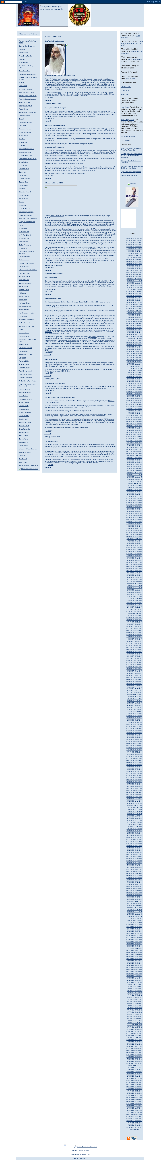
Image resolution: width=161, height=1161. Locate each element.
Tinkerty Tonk (23, 439)
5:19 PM (50, 291)
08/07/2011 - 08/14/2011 (134, 1012)
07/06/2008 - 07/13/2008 (134, 771)
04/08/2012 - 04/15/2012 (134, 1040)
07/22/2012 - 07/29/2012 (134, 1059)
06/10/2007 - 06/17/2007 (134, 652)
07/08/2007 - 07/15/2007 (134, 660)
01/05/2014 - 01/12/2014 (134, 1095)
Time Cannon (23, 436)
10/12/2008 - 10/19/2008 (134, 801)
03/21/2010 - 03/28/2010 (134, 944)
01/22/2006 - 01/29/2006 (134, 498)
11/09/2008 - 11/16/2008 (134, 809)
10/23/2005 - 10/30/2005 (134, 470)
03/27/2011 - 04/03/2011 (134, 991)
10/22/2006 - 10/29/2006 (134, 581)
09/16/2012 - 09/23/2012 (134, 1063)
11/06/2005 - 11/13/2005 (134, 475)
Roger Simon (92, 337)
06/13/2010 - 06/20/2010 (134, 954)
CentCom (22, 139)
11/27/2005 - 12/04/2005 (134, 481)
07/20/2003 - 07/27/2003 (134, 268)
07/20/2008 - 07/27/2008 (134, 775)
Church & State (24, 169)
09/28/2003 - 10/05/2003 (134, 276)
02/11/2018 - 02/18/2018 (134, 1112)
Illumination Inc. (24, 232)
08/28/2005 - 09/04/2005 (134, 453)
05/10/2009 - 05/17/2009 (134, 865)
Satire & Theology (25, 389)
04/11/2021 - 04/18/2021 (134, 1125)
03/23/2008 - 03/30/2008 (134, 739)
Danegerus (22, 172)
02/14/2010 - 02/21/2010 (134, 935)
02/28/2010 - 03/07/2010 (134, 939)
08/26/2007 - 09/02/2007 (134, 675)
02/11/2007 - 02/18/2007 (134, 615)
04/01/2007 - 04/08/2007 (134, 630)
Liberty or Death (24, 266)
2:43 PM (50, 373)
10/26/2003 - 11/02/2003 (134, 279)
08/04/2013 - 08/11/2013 (134, 1091)
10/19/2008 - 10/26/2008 (134, 803)
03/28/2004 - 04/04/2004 (134, 308)
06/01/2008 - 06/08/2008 (134, 760)
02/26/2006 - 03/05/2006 (134, 509)
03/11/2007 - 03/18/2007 (134, 624)
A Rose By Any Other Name (28, 96)
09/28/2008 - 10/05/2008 (134, 797)
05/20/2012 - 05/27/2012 (134, 1046)
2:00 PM (50, 465)
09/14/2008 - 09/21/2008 (134, 792)
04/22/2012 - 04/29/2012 (134, 1042)
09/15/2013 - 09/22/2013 (134, 1093)
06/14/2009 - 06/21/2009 (134, 873)
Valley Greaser (24, 442)
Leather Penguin (24, 256)
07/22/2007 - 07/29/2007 (134, 664)
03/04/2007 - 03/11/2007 (134, 622)
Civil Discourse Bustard (134, 59)
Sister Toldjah (23, 396)
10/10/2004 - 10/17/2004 (134, 355)
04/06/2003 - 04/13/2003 (134, 249)
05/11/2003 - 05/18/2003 (134, 257)
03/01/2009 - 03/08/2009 (134, 844)
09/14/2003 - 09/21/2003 (134, 274)
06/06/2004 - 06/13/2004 (134, 330)
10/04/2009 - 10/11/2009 (134, 901)
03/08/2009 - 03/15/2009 (134, 846)
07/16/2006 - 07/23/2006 (134, 551)
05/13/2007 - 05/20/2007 (134, 643)
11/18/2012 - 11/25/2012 (134, 1070)
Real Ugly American (25, 374)
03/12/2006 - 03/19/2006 (134, 513)
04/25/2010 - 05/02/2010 (134, 950)
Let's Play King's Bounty (26, 263)
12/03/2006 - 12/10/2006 (134, 594)
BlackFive (22, 119)
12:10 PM (51, 390)
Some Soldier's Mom (25, 412)
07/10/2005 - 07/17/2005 (134, 439)
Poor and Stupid (24, 364)
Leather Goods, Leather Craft (80, 1154)
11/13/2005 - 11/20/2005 (134, 477)
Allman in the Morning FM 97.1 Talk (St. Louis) (132, 43)
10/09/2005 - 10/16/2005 (134, 466)
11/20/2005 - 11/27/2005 (134, 479)
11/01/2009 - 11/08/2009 (134, 910)
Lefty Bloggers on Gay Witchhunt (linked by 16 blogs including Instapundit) (131, 155)
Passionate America (25, 348)
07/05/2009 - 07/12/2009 (134, 878)
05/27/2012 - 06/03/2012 (134, 1048)
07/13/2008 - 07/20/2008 (134, 773)
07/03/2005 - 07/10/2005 (134, 436)
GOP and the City (24, 208)
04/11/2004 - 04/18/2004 (134, 313)
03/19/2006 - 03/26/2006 (134, 515)
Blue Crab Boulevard (26, 122)
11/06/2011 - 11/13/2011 (134, 1020)
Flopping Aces (23, 198)
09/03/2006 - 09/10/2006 (134, 566)
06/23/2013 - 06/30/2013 (134, 1087)
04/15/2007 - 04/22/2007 (134, 635)
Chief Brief (22, 145)
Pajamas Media (24, 336)
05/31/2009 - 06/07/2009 (134, 869)
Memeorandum (24, 286)
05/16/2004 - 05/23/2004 (134, 323)
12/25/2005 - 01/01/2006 (134, 490)
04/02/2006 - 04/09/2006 (134, 520)
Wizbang (22, 455)
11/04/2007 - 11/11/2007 (134, 696)
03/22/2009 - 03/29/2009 (134, 850)
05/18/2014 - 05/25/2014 (134, 1099)
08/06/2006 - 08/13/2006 (134, 558)
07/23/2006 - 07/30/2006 (134, 554)
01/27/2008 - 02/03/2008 (134, 722)
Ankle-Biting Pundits (25, 56)
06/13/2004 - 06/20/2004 (134, 332)
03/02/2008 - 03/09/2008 (134, 733)
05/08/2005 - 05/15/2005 (134, 419)
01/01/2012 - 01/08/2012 (134, 1029)
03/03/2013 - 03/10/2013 (134, 1080)
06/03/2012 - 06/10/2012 (134, 1050)
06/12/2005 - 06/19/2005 (134, 430)
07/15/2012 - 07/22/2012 (134, 1057)
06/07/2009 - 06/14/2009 (134, 871)
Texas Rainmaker (24, 429)
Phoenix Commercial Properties (87, 1147)
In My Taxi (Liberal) (25, 235)
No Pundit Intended (25, 323)
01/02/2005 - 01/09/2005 (134, 381)
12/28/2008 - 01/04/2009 (134, 824)
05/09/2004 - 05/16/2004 (134, 321)
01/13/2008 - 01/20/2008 (134, 718)
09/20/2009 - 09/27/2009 (134, 897)
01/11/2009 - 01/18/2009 (134, 829)
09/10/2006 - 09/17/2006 (134, 569)
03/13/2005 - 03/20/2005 (134, 402)
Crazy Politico (23, 162)
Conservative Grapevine (27, 46)
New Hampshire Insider (26, 313)
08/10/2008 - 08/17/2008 (134, 782)
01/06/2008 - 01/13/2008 (134, 716)
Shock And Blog (24, 409)
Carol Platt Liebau (25, 132)
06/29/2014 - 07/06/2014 (134, 1101)
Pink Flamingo (23, 351)
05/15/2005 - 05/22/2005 (134, 421)
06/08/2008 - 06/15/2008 (134, 763)
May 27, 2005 (130, 78)
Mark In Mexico (24, 280)
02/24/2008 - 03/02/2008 (134, 731)
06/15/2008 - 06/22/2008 (134, 765)
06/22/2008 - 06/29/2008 (134, 767)
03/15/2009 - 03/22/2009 (134, 848)
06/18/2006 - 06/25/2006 (134, 543)
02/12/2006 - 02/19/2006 (134, 505)
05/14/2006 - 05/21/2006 (134, 532)
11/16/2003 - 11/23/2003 (134, 283)
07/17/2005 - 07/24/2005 (134, 441)
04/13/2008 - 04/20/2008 (134, 745)
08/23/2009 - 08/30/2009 (134, 890)
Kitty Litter (22, 59)
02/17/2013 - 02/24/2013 (134, 1078)
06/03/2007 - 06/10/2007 (134, 650)
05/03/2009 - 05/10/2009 (134, 863)
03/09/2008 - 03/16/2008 (134, 735)
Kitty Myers (60, 386)
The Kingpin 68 (24, 432)
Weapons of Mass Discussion (28, 449)
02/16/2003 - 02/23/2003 (134, 240)
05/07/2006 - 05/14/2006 (134, 530)
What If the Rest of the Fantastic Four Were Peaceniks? (131, 149)
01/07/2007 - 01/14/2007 (134, 605)
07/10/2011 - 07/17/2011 (134, 1006)
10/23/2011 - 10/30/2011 (134, 1018)
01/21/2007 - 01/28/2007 (134, 609)
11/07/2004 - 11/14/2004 (134, 364)
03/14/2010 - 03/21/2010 (134, 942)
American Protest (24, 102)
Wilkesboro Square (25, 452)
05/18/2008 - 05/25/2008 (134, 756)
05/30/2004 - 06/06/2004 (134, 328)
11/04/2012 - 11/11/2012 (134, 1065)
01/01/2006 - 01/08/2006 (134, 492)
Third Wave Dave (24, 71)
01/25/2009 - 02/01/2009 (134, 833)
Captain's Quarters (25, 129)
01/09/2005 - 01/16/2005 (134, 383)
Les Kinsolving (125, 140)
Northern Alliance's (96, 369)
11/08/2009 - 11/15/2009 (134, 912)
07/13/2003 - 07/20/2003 (134, 266)
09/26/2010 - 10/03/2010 (134, 976)
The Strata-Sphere (25, 422)
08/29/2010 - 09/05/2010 (134, 967)
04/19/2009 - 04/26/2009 (134, 858)
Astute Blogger (24, 109)
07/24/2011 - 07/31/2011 (134, 1010)
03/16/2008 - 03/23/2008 (134, 737)
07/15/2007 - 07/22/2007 (134, 662)
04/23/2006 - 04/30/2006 (134, 526)
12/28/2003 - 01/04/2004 (134, 287)
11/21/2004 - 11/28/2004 (134, 368)
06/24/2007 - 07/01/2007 (134, 656)
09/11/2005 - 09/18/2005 (134, 458)
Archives (82, 1158)
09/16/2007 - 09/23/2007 (134, 682)
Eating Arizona (23, 185)
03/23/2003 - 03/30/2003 (134, 247)
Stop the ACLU (24, 419)
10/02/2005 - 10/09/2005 (134, 464)
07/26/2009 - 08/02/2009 (134, 884)
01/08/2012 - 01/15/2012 (134, 1031)
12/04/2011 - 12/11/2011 (134, 1025)
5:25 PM (50, 98)
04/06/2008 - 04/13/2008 (134, 743)
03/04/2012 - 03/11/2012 (134, 1038)
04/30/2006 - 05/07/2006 (134, 528)
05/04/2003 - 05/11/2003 (134, 255)
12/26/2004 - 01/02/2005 (134, 379)
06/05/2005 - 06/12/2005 (134, 428)
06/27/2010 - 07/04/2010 (134, 959)
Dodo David (23, 86)
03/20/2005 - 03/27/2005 (134, 404)
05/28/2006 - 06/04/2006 (134, 537)
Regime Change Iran (26, 378)
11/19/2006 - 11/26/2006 (134, 590)
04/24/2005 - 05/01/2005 (134, 415)
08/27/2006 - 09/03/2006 (134, 564)
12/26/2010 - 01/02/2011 (134, 984)
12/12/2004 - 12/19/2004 (134, 375)
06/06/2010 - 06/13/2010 (134, 952)
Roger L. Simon (24, 402)
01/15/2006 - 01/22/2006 (134, 496)
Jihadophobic (23, 248)
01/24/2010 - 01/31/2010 (134, 929)
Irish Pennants (23, 242)
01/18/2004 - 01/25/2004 (134, 291)
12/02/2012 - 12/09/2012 (134, 1072)
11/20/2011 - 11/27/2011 (134, 1023)
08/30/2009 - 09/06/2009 (134, 893)
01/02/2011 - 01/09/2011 (134, 986)
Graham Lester (24, 260)
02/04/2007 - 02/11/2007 (134, 613)
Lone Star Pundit (24, 273)
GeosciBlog (23, 205)
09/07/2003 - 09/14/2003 (134, 272)
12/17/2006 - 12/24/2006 (134, 598)
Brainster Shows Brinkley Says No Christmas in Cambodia (132, 167)
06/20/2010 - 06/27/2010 (134, 957)
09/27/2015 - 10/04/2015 (134, 1110)
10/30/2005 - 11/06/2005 (134, 473)
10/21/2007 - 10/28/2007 (134, 692)
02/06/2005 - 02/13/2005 (134, 392)
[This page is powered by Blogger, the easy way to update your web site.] (132, 1140)
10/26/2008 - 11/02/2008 (134, 805)
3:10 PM (50, 175)
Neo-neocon (23, 316)
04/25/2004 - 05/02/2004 (134, 317)
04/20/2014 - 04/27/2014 (134, 1097)
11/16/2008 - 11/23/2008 (134, 812)
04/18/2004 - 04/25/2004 (134, 315)
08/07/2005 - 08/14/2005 (134, 447)
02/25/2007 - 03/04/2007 (134, 620)
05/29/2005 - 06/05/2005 (134, 426)
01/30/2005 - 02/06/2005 (134, 389)
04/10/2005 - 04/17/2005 (134, 411)
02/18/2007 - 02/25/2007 (134, 618)
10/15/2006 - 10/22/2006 (134, 579)
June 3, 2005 (125, 94)
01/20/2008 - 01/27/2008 (134, 720)
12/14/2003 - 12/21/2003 (134, 285)
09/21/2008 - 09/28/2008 (134, 795)
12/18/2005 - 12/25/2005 (134, 488)
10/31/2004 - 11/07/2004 (134, 362)
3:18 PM (50, 352)
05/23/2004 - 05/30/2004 (134, 326)
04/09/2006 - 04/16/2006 (134, 522)
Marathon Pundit (24, 276)
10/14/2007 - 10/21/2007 (134, 690)
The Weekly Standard (128, 136)
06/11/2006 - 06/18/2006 (134, 541)
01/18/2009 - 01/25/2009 (134, 831)
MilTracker (22, 293)
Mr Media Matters (24, 303)
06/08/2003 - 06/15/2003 (134, 264)
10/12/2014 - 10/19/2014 (134, 1106)
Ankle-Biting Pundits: (127, 120)
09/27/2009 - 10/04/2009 (134, 899)
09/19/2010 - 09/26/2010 (134, 974)
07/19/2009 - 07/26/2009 (134, 882)
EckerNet (22, 188)
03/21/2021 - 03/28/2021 (134, 1121)
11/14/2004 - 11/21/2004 (134, 366)
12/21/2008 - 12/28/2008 (134, 822)
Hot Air (21, 225)
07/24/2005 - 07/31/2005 (134, 443)
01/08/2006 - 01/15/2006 (134, 494)
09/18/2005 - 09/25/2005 (134, 460)
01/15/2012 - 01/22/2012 (134, 1033)
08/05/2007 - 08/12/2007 (134, 669)
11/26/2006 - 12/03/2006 (134, 592)
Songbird (22, 82)
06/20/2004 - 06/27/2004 (134, 334)
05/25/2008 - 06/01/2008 (134, 758)
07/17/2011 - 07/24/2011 (134, 1008)
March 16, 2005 (126, 87)
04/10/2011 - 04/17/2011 (134, 993)
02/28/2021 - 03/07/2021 (134, 1116)
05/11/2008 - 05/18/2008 (134, 754)
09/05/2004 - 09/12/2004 (134, 345)
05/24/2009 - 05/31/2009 (134, 867)
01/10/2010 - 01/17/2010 (134, 925)
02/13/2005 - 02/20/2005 (134, 394)
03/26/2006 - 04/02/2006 (134, 517)
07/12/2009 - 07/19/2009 (134, 880)
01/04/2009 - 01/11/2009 (134, 826)
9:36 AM (50, 431)
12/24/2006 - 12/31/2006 (134, 601)
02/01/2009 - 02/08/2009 (134, 835)
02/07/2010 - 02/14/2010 (134, 933)
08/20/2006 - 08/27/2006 (134, 562)
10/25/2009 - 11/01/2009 (134, 908)
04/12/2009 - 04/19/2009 (134, 856)
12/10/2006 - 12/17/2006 (134, 596)
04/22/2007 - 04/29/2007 (134, 637)
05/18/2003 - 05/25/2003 (134, 259)
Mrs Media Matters (25, 306)
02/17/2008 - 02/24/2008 (134, 728)
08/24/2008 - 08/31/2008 (134, 786)
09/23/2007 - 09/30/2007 (134, 684)
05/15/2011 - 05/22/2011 (134, 999)
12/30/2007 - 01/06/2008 (134, 714)
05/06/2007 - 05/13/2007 (134, 641)
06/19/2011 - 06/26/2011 (134, 1003)
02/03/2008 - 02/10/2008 (134, 724)
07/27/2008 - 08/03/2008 (134, 777)
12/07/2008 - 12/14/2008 (134, 818)
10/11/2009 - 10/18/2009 (134, 903)
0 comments (47, 100)
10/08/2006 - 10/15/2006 (134, 577)
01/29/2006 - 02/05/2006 (134, 500)
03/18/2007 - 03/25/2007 (134, 626)
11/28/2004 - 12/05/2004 (134, 370)
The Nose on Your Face (26, 326)
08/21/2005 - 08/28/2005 (134, 451)
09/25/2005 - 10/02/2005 (134, 462)
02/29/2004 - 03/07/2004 (134, 304)
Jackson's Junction (25, 245)
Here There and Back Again (28, 218)
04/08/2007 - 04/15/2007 (134, 632)
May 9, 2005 (125, 90)
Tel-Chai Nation (24, 426)
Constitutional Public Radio (28, 159)
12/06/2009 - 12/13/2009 (134, 920)
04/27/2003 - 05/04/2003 (134, 253)
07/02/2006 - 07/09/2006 (134, 547)
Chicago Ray (23, 142)
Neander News (24, 310)
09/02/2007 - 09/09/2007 (134, 677)
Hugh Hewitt (23, 228)
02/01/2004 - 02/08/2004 (134, 296)
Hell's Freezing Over (25, 215)
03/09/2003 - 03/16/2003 (134, 245)
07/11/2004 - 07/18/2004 (134, 340)
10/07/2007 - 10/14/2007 (134, 688)
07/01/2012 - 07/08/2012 (134, 1055)
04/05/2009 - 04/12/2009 (134, 854)
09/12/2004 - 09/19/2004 (134, 347)
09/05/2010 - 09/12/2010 (134, 969)
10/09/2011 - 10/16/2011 (134, 1016)
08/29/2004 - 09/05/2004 (134, 343)
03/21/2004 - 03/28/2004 (134, 306)
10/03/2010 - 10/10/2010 (134, 978)
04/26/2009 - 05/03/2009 (134, 861)
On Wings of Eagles (25, 89)
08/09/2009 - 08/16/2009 (134, 888)
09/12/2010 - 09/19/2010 (134, 971)
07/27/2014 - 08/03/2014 (134, 1104)
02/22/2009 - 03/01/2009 (134, 841)
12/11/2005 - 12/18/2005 (134, 485)
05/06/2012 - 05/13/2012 (134, 1044)
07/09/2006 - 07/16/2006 (134, 549)
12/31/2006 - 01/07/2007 (134, 603)
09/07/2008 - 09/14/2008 (134, 790)
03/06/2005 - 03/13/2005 (134, 400)
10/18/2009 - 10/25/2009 (134, 905)
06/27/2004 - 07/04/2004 (134, 336)
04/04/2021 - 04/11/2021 (134, 1123)
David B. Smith (24, 406)
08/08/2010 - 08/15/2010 (134, 965)
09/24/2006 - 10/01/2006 (134, 573)
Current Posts (134, 1129)
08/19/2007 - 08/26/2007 (134, 673)
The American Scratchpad (27, 112)
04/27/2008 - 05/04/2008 (134, 750)
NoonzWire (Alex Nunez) (27, 319)
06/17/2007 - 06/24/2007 (134, 654)
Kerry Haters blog (70, 388)
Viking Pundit (23, 445)
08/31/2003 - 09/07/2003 (134, 270)
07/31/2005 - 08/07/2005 (134, 445)
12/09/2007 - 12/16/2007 (134, 707)
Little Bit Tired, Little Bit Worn (28, 270)
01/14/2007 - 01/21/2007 (134, 607)
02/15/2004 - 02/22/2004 (134, 300)
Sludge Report (91, 130)
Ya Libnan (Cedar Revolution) (28, 465)
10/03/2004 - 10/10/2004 (134, 353)
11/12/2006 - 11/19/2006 (134, 588)
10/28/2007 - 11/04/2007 (134, 694)
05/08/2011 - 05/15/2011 (134, 997)
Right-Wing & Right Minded (28, 381)
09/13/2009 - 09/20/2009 (134, 895)
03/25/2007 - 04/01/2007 (134, 628)
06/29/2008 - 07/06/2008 (134, 769)
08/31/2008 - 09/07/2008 (134, 788)
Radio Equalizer (24, 368)
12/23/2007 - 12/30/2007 (134, 711)
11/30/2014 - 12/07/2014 (134, 1108)
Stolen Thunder (24, 416)
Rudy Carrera (23, 135)
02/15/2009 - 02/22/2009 (134, 839)
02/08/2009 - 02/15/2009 (134, 837)
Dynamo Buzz (23, 182)
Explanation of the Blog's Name (131, 172)
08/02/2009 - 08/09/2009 (134, 886)
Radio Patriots (23, 62)
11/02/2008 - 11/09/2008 (134, 807)
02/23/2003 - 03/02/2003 (134, 242)
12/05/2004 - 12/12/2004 (134, 372)
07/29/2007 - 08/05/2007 (134, 667)
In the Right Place (24, 238)
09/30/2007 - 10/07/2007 (134, 686)
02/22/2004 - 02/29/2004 (134, 302)
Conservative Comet (25, 155)
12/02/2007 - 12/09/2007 (134, 705)
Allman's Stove (24, 53)
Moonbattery (23, 300)
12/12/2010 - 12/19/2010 (134, 980)
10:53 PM (51, 118)
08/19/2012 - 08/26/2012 (134, 1061)
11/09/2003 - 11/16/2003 (134, 281)
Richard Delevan (24, 179)
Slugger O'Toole (24, 333)
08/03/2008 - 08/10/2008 (134, 780)
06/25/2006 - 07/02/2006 (134, 545)
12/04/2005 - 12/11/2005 (134, 483)
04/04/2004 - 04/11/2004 (134, 311)
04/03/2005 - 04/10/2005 (134, 409)
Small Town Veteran (25, 399)
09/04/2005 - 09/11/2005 (134, 456)
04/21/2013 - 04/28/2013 (134, 1084)
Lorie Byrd (22, 125)
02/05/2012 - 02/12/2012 (134, 1035)
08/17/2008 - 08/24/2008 (134, 784)
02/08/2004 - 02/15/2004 (134, 298)
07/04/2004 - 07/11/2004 (134, 338)
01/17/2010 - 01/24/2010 (134, 927)
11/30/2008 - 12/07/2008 (134, 816)
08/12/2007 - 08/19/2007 (134, 671)
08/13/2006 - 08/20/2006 (134, 560)
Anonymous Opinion (25, 106)
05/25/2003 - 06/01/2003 (134, 262)
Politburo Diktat (24, 361)
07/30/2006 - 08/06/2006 (134, 556)
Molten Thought (24, 296)
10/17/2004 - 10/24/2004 (134, 357)
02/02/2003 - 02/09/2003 (134, 238)
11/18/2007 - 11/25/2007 (134, 701)
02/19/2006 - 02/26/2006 (134, 507)
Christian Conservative (26, 149)
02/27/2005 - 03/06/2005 (134, 398)
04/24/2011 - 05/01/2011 (134, 995)
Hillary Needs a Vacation (27, 222)
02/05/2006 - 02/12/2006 (134, 502)
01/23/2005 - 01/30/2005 (134, 387)
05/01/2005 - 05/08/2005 (134, 417)
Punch (21, 329)
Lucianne (22, 49)
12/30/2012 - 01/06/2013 (134, 1074)
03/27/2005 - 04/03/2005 (134, 407)
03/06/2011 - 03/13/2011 (134, 989)
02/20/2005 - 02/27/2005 (134, 396)
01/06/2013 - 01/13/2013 (134, 1076)
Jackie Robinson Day (57, 216)
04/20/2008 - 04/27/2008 (134, 748)
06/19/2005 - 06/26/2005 (134, 432)
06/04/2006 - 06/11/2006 (134, 539)
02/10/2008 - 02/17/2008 (134, 726)
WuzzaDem (23, 462)
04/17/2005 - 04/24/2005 (134, 413)
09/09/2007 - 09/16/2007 (134, 679)
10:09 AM (51, 267)
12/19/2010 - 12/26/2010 (134, 982)
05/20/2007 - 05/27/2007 (134, 645)
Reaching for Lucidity (26, 371)
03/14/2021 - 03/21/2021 (134, 1119)
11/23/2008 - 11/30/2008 (134, 814)
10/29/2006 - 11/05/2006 (134, 583)
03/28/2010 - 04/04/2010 (134, 946)
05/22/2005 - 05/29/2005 (134, 424)
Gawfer (21, 202)
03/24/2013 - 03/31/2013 (134, 1082)
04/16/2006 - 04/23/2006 (134, 524)
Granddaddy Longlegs (26, 212)
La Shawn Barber (24, 116)
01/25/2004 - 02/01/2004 (134, 294)
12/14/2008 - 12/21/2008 (134, 820)
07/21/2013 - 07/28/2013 (134, 1089)
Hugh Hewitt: (125, 107)
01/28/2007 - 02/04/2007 (134, 611)
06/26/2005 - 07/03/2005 (134, 434)
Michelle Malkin (24, 290)
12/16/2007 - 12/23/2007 (134, 709)
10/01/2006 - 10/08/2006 (134, 575)
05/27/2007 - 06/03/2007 (134, 647)
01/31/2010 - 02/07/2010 (134, 931)
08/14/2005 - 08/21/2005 (134, 449)
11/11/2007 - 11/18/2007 (134, 699)
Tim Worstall (23, 459)
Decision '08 (23, 175)
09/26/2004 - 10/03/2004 (134, 351)
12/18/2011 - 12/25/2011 (134, 1027)
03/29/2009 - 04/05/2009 (134, 852)
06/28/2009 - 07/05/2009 (134, 876)
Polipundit (22, 358)
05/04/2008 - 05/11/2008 (134, 752)
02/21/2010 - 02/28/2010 (134, 937)
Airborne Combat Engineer (27, 99)
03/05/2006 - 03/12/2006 (134, 511)
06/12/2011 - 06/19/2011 (134, 1001)
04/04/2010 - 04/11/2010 (134, 948)
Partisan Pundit (24, 344)
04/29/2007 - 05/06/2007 (134, 639)
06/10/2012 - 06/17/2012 (134, 1052)
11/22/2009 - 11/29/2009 (134, 916)
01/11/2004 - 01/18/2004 (134, 289)
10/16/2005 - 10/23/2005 (134, 468)
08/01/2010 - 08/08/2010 (134, 963)
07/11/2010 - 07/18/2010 (134, 961)
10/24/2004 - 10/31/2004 (134, 360)
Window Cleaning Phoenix (80, 1151)
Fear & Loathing (24, 195)
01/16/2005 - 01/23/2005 (134, 385)
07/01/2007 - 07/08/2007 (134, 658)
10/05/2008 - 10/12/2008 (134, 799)
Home (76, 1158)
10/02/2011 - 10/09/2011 (134, 1014)
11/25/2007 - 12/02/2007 (134, 703)
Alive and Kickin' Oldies (26, 92)
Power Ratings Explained (129, 175)
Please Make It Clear (25, 354)
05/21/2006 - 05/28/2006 (134, 534)
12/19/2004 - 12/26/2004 (134, 377)
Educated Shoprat (25, 192)
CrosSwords (23, 165)
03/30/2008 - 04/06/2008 (134, 741)
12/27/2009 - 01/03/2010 (134, 922)
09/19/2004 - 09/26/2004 (134, 349)
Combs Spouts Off (25, 152)
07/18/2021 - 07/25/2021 (134, 1127)
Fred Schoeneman (25, 392)
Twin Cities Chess (25, 283)
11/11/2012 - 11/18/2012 (134, 1067)
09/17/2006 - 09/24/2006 (134, 571)
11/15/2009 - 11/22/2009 (134, 914)
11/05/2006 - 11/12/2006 (134, 586)
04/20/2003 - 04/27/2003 (134, 251)
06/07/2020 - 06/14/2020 (134, 1114)
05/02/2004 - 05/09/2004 (134, 319)
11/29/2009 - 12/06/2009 (134, 918)
